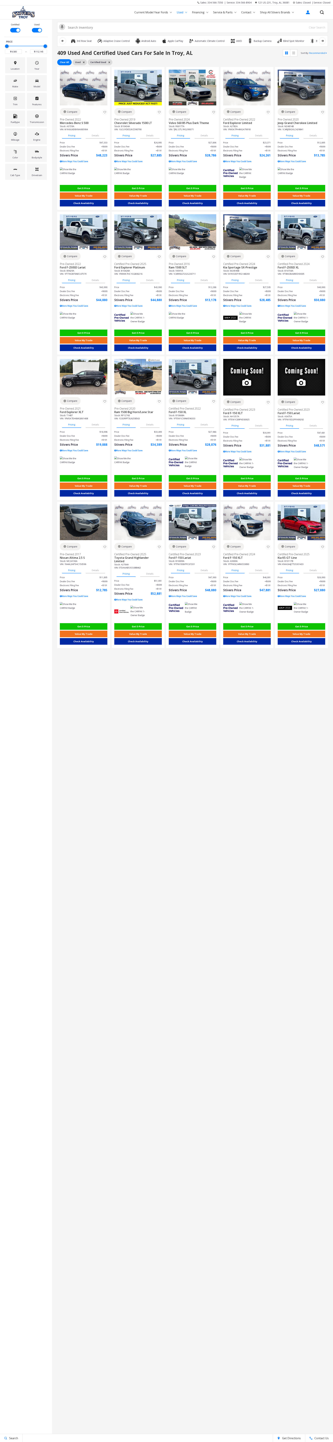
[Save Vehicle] (104, 112)
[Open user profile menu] (307, 12)
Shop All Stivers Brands (275, 12)
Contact (246, 12)
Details (95, 135)
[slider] (6, 46)
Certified (15, 24)
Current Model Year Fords (151, 12)
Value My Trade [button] (83, 195)
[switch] (15, 27)
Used (180, 12)
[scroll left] (62, 40)
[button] (322, 12)
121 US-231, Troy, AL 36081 (273, 2)
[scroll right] (322, 40)
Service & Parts (223, 12)
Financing (198, 12)
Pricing (71, 135)
